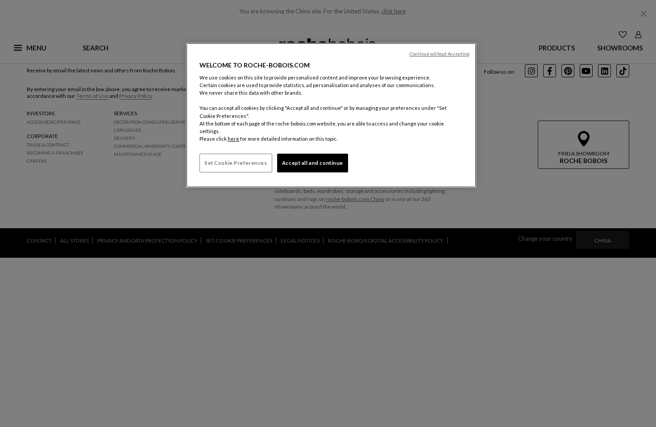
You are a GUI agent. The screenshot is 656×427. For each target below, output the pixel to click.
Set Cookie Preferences (235, 163)
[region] (331, 115)
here (233, 139)
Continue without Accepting (439, 54)
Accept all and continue (312, 163)
